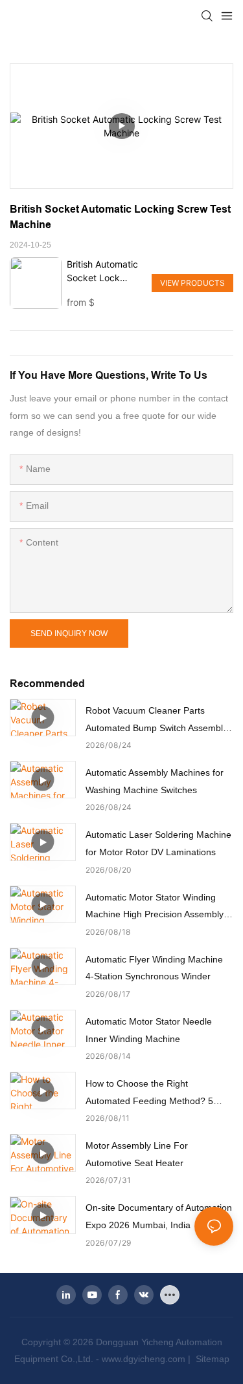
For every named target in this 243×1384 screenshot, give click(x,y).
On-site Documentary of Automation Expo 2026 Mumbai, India (159, 1216)
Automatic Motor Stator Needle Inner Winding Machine (149, 1030)
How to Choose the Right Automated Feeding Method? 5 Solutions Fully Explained (149, 1093)
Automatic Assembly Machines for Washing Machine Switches (155, 781)
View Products (192, 283)
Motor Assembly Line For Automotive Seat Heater (137, 1154)
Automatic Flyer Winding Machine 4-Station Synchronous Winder (154, 968)
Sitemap (211, 1359)
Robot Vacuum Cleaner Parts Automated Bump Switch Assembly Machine (156, 720)
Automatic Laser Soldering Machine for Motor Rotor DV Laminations (158, 843)
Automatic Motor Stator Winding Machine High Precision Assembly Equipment (155, 907)
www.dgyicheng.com (143, 1359)
